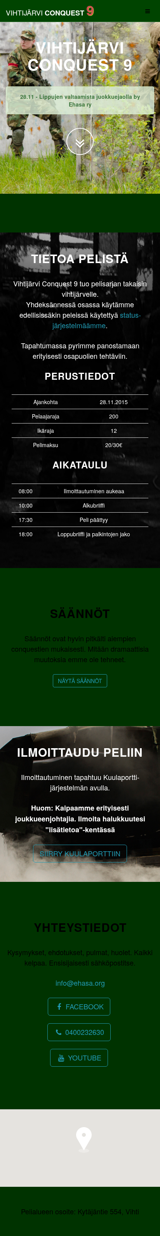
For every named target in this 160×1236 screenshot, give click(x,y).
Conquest (50, 9)
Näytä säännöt (80, 681)
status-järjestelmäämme (96, 320)
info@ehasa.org (80, 983)
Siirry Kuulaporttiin (80, 853)
